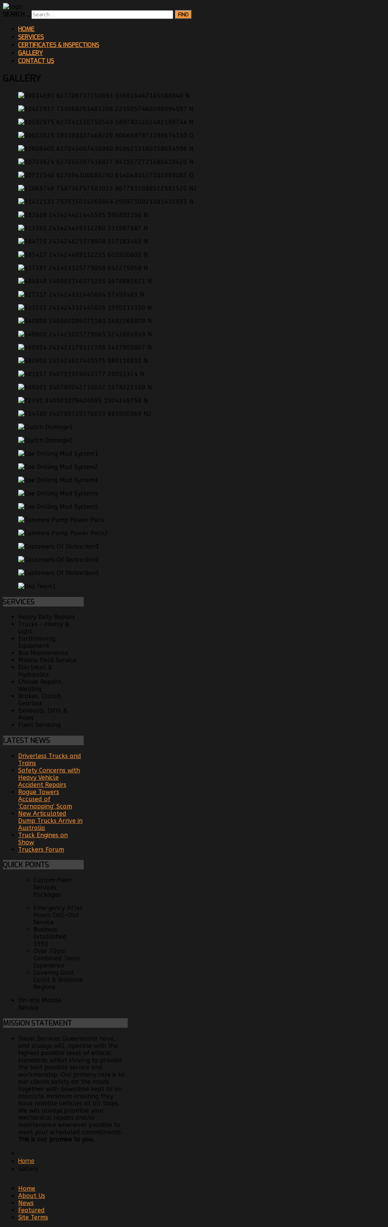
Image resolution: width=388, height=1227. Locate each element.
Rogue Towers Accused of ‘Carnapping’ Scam (45, 799)
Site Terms (33, 1217)
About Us (31, 1195)
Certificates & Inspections (58, 45)
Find (183, 14)
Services (31, 37)
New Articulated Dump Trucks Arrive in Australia (50, 821)
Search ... (16, 14)
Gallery (30, 53)
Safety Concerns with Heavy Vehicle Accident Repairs (49, 777)
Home (26, 29)
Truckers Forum (41, 849)
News (26, 1203)
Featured (31, 1210)
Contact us (36, 61)
